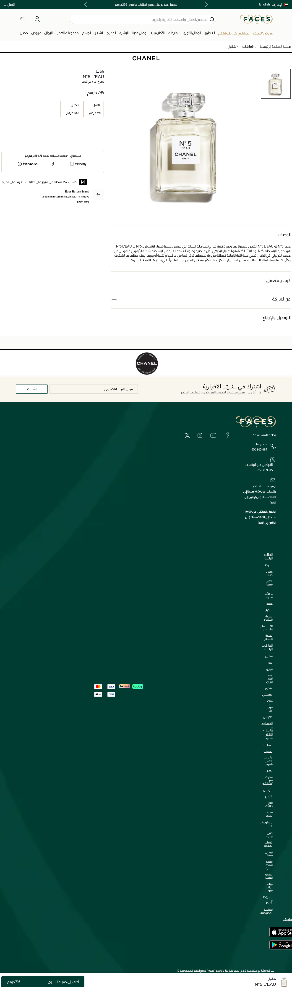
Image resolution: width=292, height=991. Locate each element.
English (264, 4)
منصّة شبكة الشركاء (268, 865)
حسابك (268, 745)
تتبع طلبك (269, 804)
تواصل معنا (269, 853)
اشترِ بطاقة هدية (269, 594)
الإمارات (277, 4)
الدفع (269, 770)
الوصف (284, 234)
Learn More (83, 201)
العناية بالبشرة (268, 618)
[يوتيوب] (213, 435)
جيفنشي (267, 694)
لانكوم (269, 688)
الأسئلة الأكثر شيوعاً (268, 761)
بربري (269, 669)
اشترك (31, 389)
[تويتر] (187, 435)
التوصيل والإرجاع (277, 317)
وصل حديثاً (269, 573)
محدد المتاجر (269, 814)
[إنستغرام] (199, 435)
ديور (270, 662)
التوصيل (268, 790)
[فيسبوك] (226, 435)
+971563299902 (264, 470)
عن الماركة (281, 299)
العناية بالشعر (268, 637)
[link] (173, 33)
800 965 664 (259, 449)
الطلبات (268, 751)
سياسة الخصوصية (266, 911)
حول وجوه (269, 834)
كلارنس (268, 717)
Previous (205, 4)
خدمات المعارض (267, 844)
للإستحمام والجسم (267, 627)
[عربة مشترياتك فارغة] (22, 19)
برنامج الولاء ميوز (269, 887)
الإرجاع (269, 796)
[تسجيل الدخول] (37, 19)
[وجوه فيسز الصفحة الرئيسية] (256, 19)
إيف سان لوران (269, 678)
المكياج (269, 610)
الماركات (268, 565)
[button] (280, 5)
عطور (269, 603)
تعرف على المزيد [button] (12, 182)
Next (86, 4)
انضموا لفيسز (269, 876)
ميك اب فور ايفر (270, 705)
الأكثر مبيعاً (269, 583)
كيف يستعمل (278, 280)
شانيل (99, 71)
